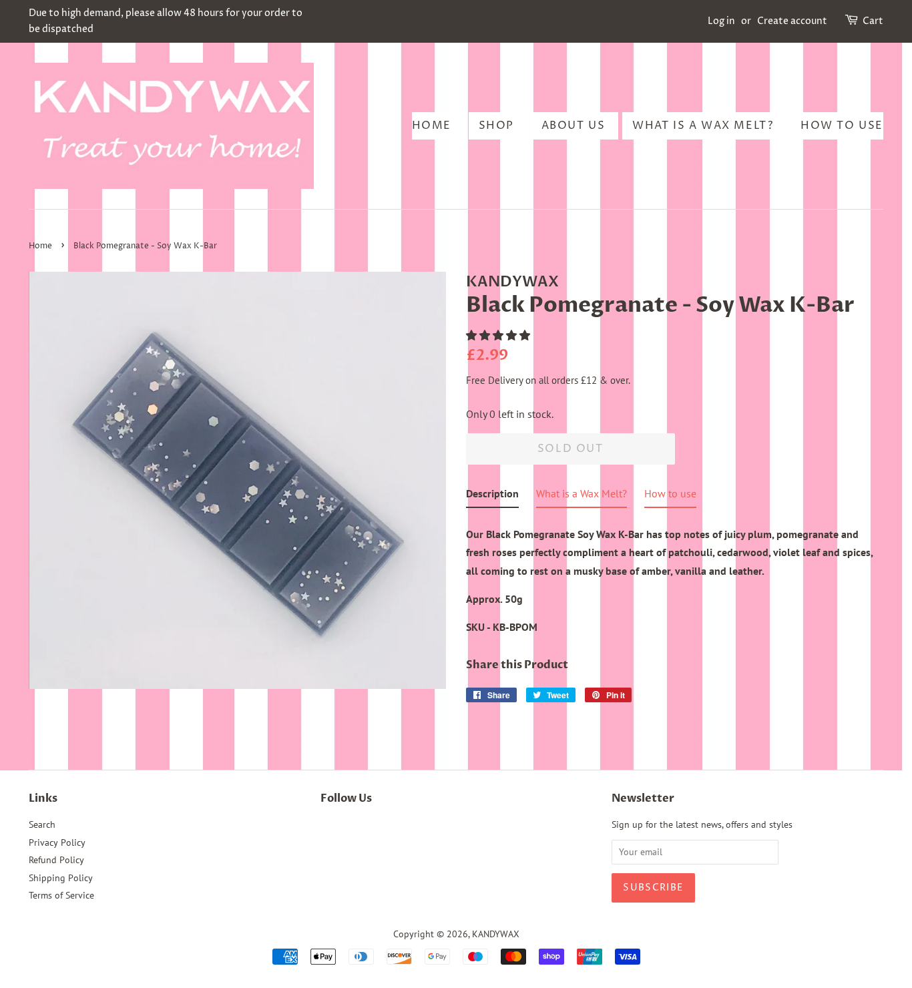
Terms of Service (61, 895)
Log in (721, 21)
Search (42, 824)
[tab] (492, 496)
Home (431, 125)
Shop (496, 125)
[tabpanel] (674, 576)
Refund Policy (56, 860)
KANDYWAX (495, 934)
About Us (573, 125)
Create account (792, 21)
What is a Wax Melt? (702, 125)
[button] (499, 335)
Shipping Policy (61, 878)
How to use (842, 125)
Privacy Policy (57, 842)
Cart (873, 21)
